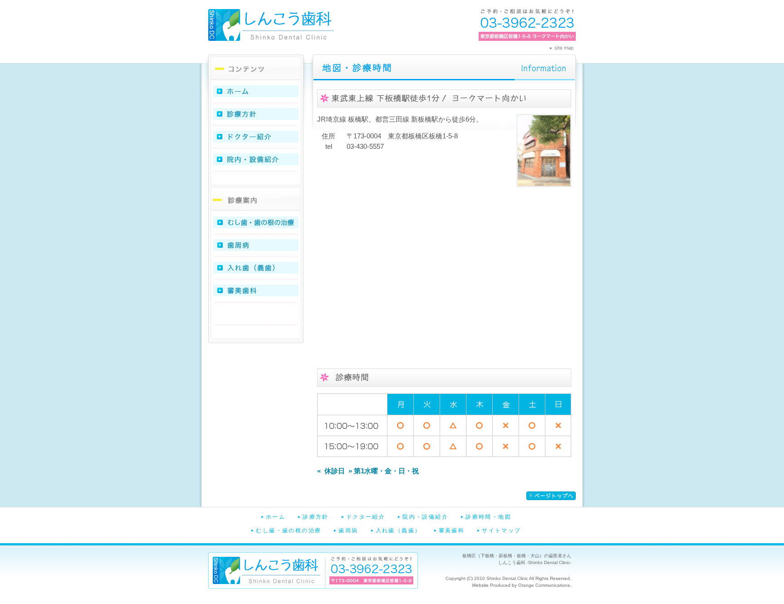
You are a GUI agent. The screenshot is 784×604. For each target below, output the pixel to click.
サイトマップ (501, 530)
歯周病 (256, 246)
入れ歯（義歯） (256, 268)
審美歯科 (256, 291)
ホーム (256, 92)
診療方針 (256, 114)
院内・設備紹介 (256, 160)
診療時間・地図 (488, 517)
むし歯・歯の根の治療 (256, 223)
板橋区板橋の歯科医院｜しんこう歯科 (271, 25)
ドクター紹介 (256, 137)
